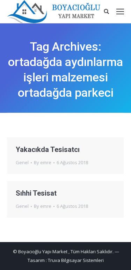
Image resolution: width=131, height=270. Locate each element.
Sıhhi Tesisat (36, 193)
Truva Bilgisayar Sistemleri (76, 260)
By (42, 162)
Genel (22, 162)
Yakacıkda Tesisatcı (48, 149)
